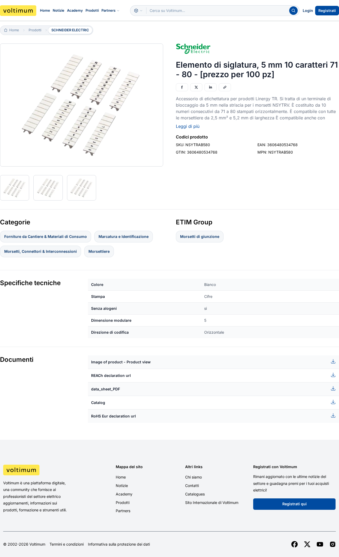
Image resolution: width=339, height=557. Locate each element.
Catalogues (195, 494)
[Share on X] (196, 87)
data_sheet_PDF (105, 389)
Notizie (58, 10)
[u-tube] (320, 544)
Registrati (327, 10)
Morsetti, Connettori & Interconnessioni (40, 251)
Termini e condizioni (67, 544)
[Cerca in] (138, 10)
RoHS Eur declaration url (113, 416)
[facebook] (294, 544)
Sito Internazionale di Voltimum (211, 502)
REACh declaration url (111, 375)
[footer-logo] (42, 470)
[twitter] (307, 544)
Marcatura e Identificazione (124, 236)
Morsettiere (99, 251)
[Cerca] (293, 10)
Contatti (192, 485)
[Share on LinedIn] (210, 87)
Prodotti (92, 10)
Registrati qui (294, 504)
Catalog (98, 402)
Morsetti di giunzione (199, 236)
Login (308, 10)
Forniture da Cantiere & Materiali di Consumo (45, 236)
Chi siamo (193, 477)
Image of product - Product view (121, 362)
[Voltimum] (18, 10)
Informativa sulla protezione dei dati (119, 544)
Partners (108, 10)
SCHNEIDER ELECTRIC (70, 30)
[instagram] (332, 544)
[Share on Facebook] (182, 87)
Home (45, 10)
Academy (75, 10)
